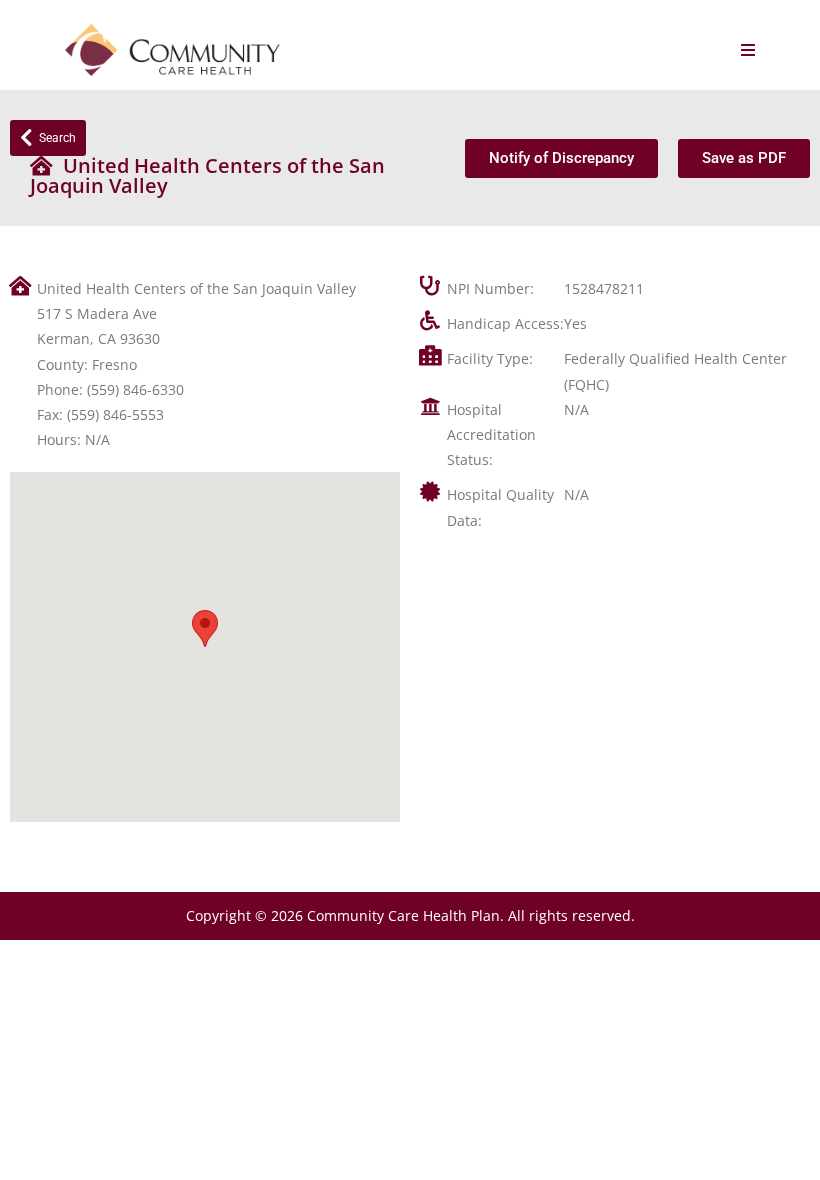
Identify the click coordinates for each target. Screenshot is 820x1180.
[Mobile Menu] (748, 50)
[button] (205, 628)
